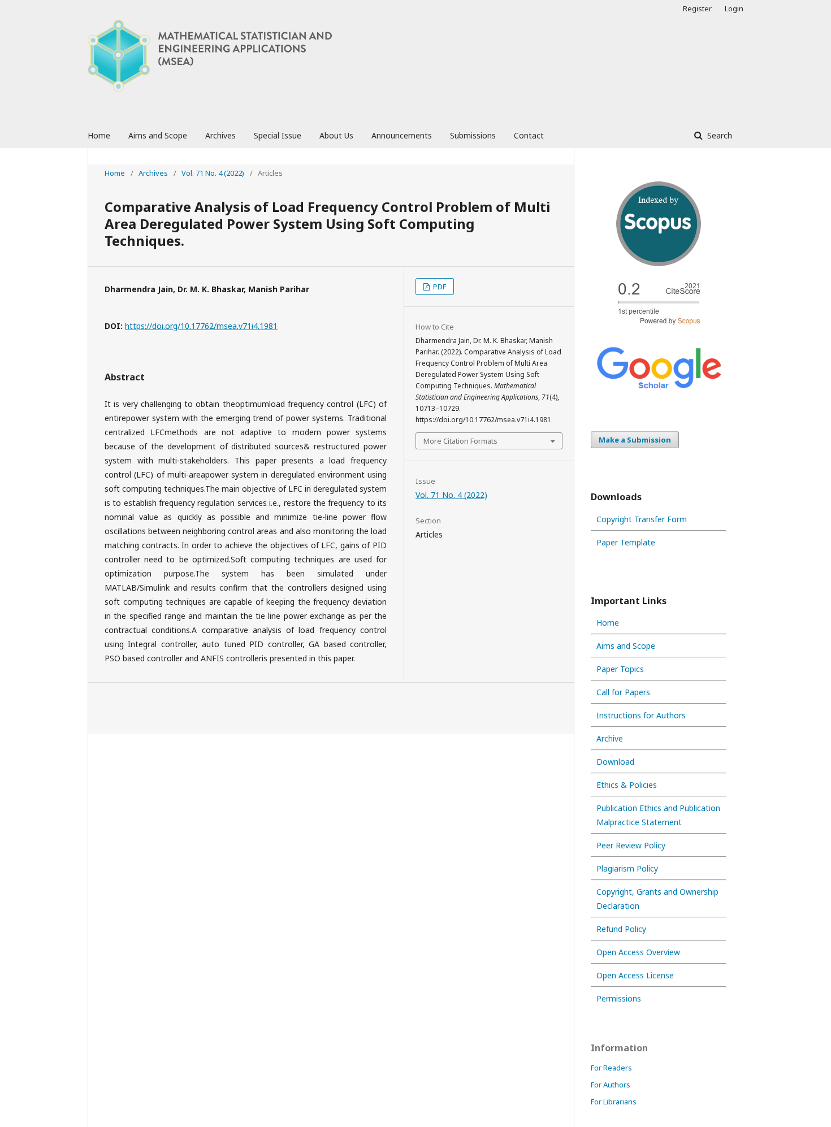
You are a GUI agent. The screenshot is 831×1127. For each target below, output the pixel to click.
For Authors (610, 1085)
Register (697, 8)
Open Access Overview (638, 952)
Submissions (473, 135)
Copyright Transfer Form (641, 519)
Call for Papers (623, 692)
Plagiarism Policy (627, 868)
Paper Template (625, 542)
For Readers (611, 1068)
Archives (220, 135)
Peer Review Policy (630, 845)
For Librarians (614, 1101)
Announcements (401, 135)
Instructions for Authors (641, 715)
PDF (438, 286)
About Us (336, 135)
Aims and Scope (157, 135)
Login (734, 8)
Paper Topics (620, 669)
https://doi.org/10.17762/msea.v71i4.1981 (201, 325)
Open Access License (635, 975)
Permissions (618, 998)
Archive (609, 738)
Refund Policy (621, 929)
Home (99, 135)
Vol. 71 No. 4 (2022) (212, 173)
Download (615, 761)
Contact (529, 135)
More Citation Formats (460, 441)
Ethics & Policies (626, 784)
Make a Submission (635, 440)
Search (718, 135)
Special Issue (277, 135)
